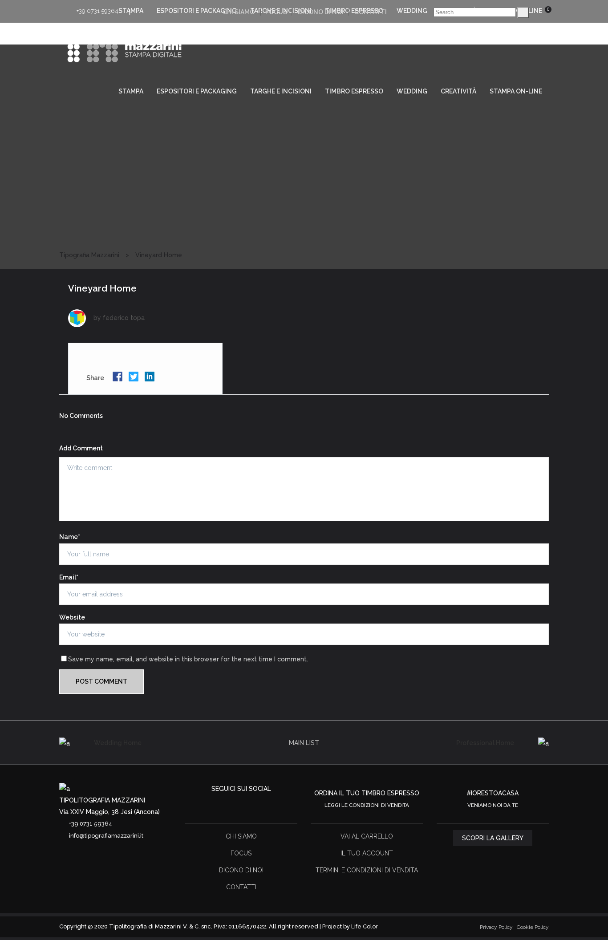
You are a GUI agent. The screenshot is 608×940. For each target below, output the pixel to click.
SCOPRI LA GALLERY (492, 838)
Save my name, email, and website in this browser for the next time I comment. (188, 659)
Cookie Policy (533, 927)
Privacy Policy (496, 927)
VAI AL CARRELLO (366, 836)
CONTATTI (370, 12)
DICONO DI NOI (321, 12)
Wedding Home (118, 742)
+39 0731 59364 (97, 11)
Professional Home (485, 742)
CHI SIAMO (239, 12)
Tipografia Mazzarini (89, 255)
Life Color (364, 926)
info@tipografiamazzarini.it (106, 835)
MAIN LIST (304, 742)
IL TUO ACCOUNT (366, 853)
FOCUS (276, 12)
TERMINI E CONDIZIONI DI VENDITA (367, 870)
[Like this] (204, 379)
